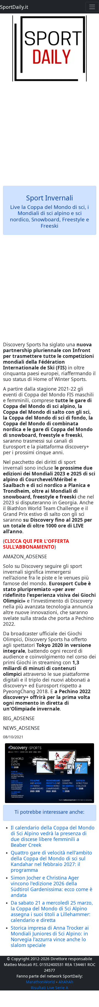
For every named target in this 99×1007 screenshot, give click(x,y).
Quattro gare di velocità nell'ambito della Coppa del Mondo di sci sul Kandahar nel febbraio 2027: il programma (51, 861)
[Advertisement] (49, 131)
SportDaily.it (14, 7)
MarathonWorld (40, 981)
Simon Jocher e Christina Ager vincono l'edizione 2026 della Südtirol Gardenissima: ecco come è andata (51, 886)
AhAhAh (66, 981)
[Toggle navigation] (92, 7)
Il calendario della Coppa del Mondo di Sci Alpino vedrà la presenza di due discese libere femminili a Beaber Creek (53, 836)
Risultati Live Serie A (49, 987)
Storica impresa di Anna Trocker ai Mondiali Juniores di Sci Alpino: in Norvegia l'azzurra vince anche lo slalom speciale (50, 936)
